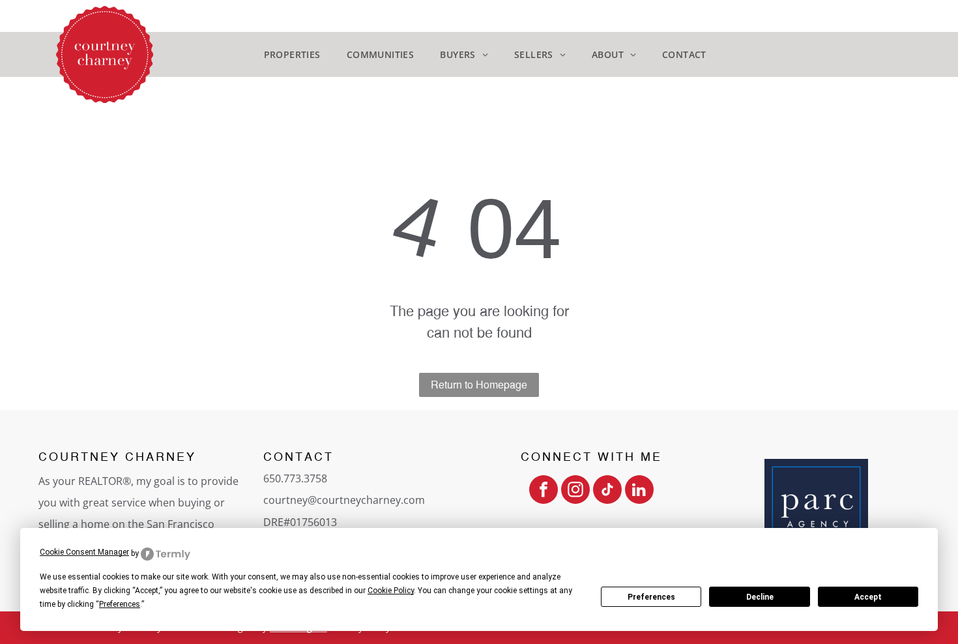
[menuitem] (292, 54)
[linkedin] (639, 491)
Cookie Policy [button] (391, 590)
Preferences (651, 597)
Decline (760, 597)
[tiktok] (607, 491)
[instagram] (575, 491)
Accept (868, 597)
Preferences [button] (119, 604)
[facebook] (543, 491)
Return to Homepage (479, 385)
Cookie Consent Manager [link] (84, 552)
